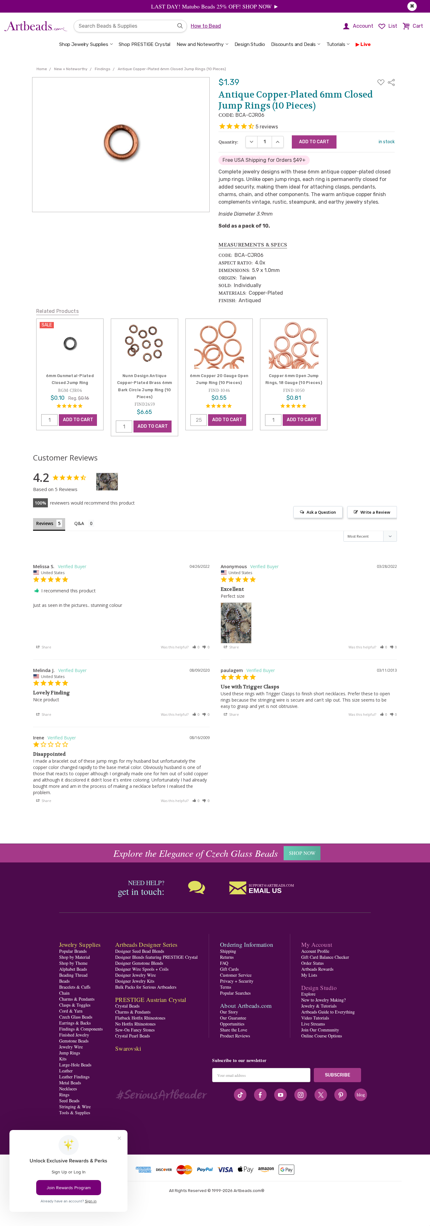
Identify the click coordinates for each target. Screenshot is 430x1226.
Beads (64, 981)
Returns (227, 957)
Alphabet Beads (73, 969)
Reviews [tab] (44, 523)
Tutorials (335, 44)
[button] (196, 647)
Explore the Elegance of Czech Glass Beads (195, 853)
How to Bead (206, 26)
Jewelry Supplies (79, 944)
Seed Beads (69, 1101)
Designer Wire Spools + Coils (141, 969)
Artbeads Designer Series (146, 944)
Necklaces (68, 1089)
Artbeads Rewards (317, 969)
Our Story (229, 1012)
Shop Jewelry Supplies (83, 44)
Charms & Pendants (76, 999)
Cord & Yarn (70, 1011)
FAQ (224, 963)
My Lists (309, 975)
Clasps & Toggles (74, 1005)
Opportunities (232, 1024)
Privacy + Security (236, 981)
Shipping (228, 951)
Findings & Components (81, 1029)
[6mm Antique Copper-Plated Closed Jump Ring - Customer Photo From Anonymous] (107, 481)
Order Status (312, 963)
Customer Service (236, 975)
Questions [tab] (84, 524)
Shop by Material (74, 957)
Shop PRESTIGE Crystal (144, 44)
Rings (64, 1095)
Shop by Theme (73, 963)
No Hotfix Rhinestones (135, 1024)
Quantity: (228, 142)
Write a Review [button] (375, 512)
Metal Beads (70, 1083)
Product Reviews (235, 1036)
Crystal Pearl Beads (132, 1036)
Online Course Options (321, 1036)
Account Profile (315, 951)
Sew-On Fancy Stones (135, 1030)
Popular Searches (235, 993)
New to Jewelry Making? (323, 1000)
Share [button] (46, 647)
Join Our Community (320, 1030)
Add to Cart (78, 420)
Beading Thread (73, 975)
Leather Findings (74, 1077)
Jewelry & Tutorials (319, 1006)
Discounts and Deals (293, 44)
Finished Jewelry (74, 1035)
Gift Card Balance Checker (325, 957)
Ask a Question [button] (321, 512)
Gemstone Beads (73, 1041)
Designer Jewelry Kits (134, 981)
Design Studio (250, 44)
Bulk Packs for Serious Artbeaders (145, 987)
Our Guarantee (233, 1018)
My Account (316, 944)
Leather (66, 1071)
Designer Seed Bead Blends (139, 951)
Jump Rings (69, 1053)
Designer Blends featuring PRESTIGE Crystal (156, 957)
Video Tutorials (315, 1018)
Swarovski (128, 1048)
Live (365, 44)
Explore (308, 994)
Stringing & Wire (75, 1107)
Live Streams (313, 1024)
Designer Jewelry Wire (135, 975)
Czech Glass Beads (75, 1017)
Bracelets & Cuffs (74, 987)
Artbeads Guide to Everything (328, 1012)
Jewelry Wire (71, 1047)
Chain (64, 993)
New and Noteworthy (200, 44)
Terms (225, 987)
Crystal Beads (127, 1006)
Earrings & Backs (75, 1023)
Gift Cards (229, 969)
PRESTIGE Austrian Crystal (150, 999)
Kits (62, 1059)
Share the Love (233, 1030)
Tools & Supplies (74, 1113)
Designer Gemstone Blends (139, 963)
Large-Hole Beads (75, 1065)
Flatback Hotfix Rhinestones (140, 1018)
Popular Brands (73, 951)
